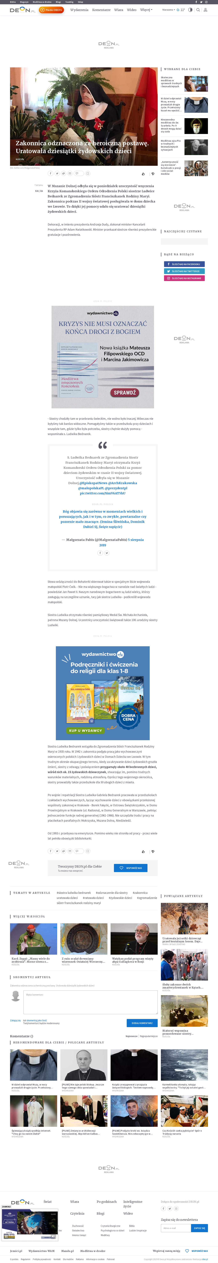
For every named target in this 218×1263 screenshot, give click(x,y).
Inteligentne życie (132, 1204)
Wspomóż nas (134, 868)
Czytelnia (77, 1213)
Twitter (201, 2)
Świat (48, 1202)
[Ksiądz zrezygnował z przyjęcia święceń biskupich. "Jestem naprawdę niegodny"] (134, 1065)
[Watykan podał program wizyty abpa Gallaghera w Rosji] (134, 939)
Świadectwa (78, 1230)
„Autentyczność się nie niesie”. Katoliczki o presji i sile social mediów (171, 167)
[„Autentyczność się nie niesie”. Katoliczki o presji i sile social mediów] (196, 168)
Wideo (131, 10)
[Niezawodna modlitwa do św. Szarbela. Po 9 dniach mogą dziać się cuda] (196, 126)
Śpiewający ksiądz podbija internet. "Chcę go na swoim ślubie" (31, 1132)
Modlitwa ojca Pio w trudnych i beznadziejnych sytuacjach (171, 145)
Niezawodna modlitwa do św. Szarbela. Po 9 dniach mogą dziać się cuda (171, 125)
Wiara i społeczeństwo (173, 944)
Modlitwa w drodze (42, 2)
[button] (190, 9)
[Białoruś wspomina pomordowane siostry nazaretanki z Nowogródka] (184, 1011)
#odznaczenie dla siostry (112, 893)
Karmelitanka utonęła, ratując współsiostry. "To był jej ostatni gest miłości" (182, 1087)
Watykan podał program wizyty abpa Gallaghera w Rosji (132, 960)
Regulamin (25, 1259)
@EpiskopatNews (93, 483)
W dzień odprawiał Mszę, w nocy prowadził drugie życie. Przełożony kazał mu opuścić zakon (171, 106)
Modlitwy (105, 1235)
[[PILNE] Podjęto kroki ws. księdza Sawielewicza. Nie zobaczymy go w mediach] (134, 1111)
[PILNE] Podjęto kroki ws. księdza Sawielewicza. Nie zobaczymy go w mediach (131, 1133)
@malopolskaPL (91, 488)
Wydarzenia (79, 10)
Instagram (206, 2)
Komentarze (101, 10)
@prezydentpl (116, 488)
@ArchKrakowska (122, 483)
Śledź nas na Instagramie (186, 278)
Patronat (111, 1259)
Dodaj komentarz (142, 1023)
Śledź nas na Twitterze (185, 271)
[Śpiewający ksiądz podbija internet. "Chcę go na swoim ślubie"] (33, 1111)
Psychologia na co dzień (112, 1230)
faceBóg (69, 2)
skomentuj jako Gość (37, 1020)
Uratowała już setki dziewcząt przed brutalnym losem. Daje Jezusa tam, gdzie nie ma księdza (184, 941)
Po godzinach (107, 1202)
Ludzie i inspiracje (138, 1230)
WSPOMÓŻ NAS (200, 1250)
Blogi (58, 2)
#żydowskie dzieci (120, 898)
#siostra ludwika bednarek (74, 893)
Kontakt (57, 1259)
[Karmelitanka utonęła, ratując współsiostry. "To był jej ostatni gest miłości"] (184, 1065)
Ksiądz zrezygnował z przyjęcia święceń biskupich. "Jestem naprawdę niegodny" (132, 1087)
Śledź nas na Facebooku (186, 264)
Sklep (80, 2)
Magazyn (24, 2)
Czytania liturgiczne (110, 1225)
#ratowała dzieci (93, 898)
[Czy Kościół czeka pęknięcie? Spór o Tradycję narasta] (184, 1111)
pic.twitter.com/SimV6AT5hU (103, 493)
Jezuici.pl (16, 1251)
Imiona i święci (79, 1235)
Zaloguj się (15, 1020)
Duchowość (78, 1225)
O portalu (14, 1259)
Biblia (13, 2)
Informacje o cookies (95, 1259)
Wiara (118, 10)
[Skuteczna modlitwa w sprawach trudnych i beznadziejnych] (196, 84)
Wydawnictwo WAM (42, 1251)
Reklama (80, 1259)
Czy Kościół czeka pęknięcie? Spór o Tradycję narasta (182, 1132)
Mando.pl (67, 1251)
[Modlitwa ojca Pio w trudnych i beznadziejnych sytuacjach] (196, 147)
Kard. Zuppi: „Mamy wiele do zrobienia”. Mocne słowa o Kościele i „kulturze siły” (31, 961)
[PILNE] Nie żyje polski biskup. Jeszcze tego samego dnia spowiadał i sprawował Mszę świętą (83, 1087)
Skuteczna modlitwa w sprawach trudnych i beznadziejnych (171, 82)
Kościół (20, 159)
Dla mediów (68, 1259)
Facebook (196, 2)
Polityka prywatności (42, 1259)
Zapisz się (199, 1228)
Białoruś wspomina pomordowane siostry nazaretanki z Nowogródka (180, 1033)
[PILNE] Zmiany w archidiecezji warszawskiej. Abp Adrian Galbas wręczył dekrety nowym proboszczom (83, 1133)
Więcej (145, 10)
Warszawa (167, 10)
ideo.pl (205, 1259)
